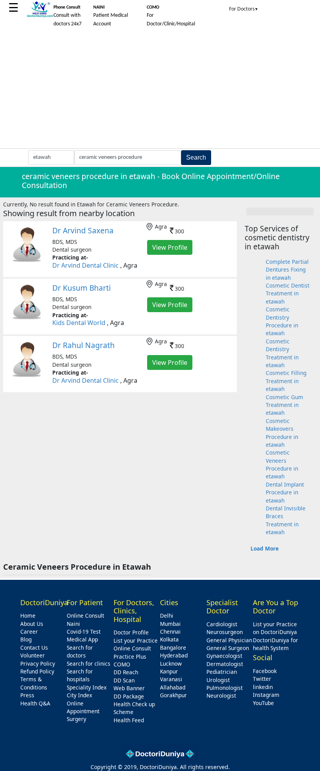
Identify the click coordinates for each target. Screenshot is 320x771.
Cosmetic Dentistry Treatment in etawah (282, 353)
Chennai (170, 631)
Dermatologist (224, 664)
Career (29, 631)
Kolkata (169, 639)
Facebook (265, 671)
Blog (26, 639)
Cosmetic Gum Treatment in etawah (284, 405)
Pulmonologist (224, 687)
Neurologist (221, 695)
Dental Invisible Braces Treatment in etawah (286, 520)
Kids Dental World (78, 322)
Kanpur (169, 671)
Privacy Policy (37, 663)
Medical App (82, 639)
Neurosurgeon (224, 632)
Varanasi (171, 679)
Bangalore (173, 647)
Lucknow (171, 663)
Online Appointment (83, 707)
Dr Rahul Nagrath (83, 345)
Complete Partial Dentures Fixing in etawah (287, 269)
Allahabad (172, 687)
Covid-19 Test (84, 631)
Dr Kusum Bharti (81, 287)
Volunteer (32, 655)
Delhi (166, 615)
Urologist (218, 680)
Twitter (262, 678)
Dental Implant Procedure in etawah (285, 492)
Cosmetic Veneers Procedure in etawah (282, 464)
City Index (79, 695)
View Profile (169, 247)
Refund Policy (37, 671)
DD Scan (124, 680)
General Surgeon (227, 648)
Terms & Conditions (33, 683)
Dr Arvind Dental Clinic (85, 265)
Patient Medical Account (110, 16)
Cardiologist (221, 624)
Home (28, 615)
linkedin (263, 687)
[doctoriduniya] (40, 16)
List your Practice (136, 640)
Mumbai (170, 623)
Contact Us (34, 647)
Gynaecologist (224, 655)
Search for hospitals (80, 675)
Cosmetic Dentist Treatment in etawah (287, 293)
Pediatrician (221, 671)
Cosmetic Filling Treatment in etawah (286, 381)
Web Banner (129, 688)
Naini (73, 623)
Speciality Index (87, 687)
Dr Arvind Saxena (83, 230)
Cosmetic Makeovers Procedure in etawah (282, 432)
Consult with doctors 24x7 (67, 16)
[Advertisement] (160, 89)
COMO (122, 664)
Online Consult (85, 615)
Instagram (266, 694)
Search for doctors (80, 651)
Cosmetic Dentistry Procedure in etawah (282, 321)
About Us (31, 623)
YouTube (263, 703)
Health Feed (129, 720)
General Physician (229, 640)
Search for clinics (88, 663)
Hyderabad (174, 655)
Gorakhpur (173, 695)
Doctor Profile (131, 632)
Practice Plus (130, 656)
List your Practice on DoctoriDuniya (275, 628)
